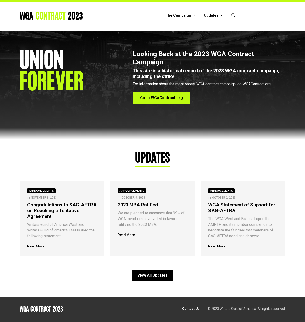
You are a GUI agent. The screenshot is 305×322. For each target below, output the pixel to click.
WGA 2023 (51, 16)
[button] (233, 15)
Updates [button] (211, 15)
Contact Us (191, 309)
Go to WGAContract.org (161, 98)
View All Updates (152, 275)
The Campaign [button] (179, 15)
